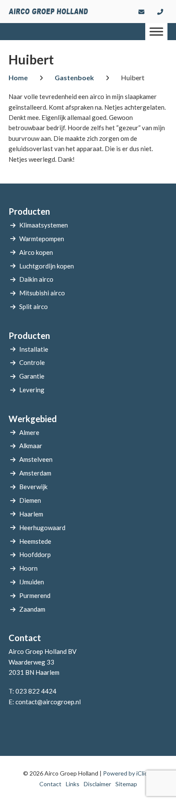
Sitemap (126, 783)
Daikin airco (36, 279)
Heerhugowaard (42, 527)
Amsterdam (35, 473)
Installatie (33, 349)
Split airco (33, 306)
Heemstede (35, 541)
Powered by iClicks (128, 773)
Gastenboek (74, 77)
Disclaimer (97, 783)
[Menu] (156, 31)
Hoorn (28, 568)
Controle (32, 362)
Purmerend (34, 595)
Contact (50, 783)
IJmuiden (31, 582)
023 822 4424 (35, 691)
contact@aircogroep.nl (48, 702)
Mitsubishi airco (42, 293)
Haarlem (31, 514)
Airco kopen (36, 252)
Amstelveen (36, 459)
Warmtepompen (41, 238)
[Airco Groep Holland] (48, 11)
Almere (29, 432)
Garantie (31, 376)
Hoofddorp (35, 554)
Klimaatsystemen (43, 225)
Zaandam (32, 609)
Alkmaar (30, 445)
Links (72, 783)
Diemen (30, 500)
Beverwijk (33, 486)
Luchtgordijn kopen (46, 266)
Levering (31, 390)
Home (18, 77)
